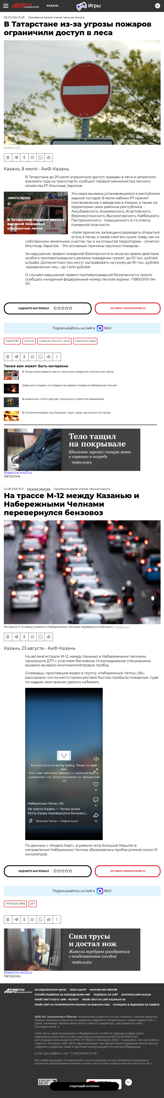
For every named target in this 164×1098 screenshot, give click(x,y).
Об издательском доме (50, 989)
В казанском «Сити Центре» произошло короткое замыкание (63, 399)
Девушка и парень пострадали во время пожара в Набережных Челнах (69, 385)
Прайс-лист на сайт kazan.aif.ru (104, 999)
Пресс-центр (78, 989)
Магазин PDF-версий (103, 989)
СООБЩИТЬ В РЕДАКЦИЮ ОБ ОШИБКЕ (136, 1004)
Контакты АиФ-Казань (136, 994)
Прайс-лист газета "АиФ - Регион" (57, 999)
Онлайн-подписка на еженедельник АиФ (62, 994)
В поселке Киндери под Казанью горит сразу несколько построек (66, 412)
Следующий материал (84, 1086)
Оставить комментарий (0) (127, 308)
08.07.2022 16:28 (14, 17)
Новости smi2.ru (18, 473)
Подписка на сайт (106, 994)
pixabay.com (12, 147)
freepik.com (122, 626)
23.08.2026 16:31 (14, 488)
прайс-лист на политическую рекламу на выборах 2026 (72, 1004)
